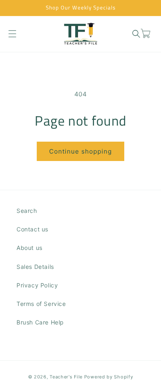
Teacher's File (66, 377)
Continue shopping (80, 151)
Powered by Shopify (108, 377)
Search (27, 210)
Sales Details (35, 266)
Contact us (32, 229)
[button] (12, 33)
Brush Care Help (40, 322)
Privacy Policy (37, 285)
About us (30, 247)
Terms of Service (41, 303)
